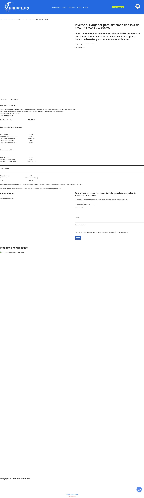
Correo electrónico (80, 225)
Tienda (79, 7)
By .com (72, 496)
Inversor (11, 19)
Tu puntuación (79, 204)
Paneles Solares (56, 7)
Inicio (1, 19)
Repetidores (72, 7)
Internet (64, 7)
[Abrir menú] (137, 6)
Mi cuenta (85, 7)
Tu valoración (79, 207)
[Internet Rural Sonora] (16, 7)
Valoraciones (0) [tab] (14, 99)
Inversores (91, 44)
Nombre (77, 217)
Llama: (118, 7)
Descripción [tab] (3, 99)
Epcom (5, 19)
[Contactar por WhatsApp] (139, 489)
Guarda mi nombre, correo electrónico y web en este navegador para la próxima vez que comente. (102, 232)
